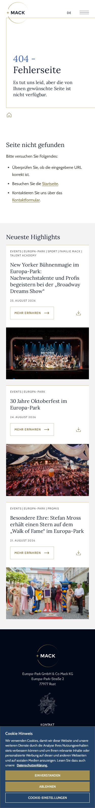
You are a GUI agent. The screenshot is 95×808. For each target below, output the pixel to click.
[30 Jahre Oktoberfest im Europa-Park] (47, 441)
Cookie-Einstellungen (47, 798)
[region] (47, 767)
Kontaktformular (26, 199)
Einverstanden (47, 775)
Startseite (50, 183)
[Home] (17, 12)
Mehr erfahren (27, 313)
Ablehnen (47, 786)
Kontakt (47, 725)
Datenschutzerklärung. (32, 765)
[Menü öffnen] (84, 12)
